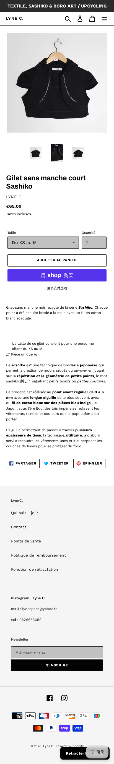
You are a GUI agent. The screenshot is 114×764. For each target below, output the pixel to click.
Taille (11, 233)
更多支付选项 (57, 288)
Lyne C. (15, 18)
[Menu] (104, 19)
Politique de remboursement (38, 555)
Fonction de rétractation (34, 569)
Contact (18, 527)
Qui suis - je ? (24, 513)
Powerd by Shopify (70, 746)
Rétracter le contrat (85, 753)
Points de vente (26, 541)
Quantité (88, 233)
